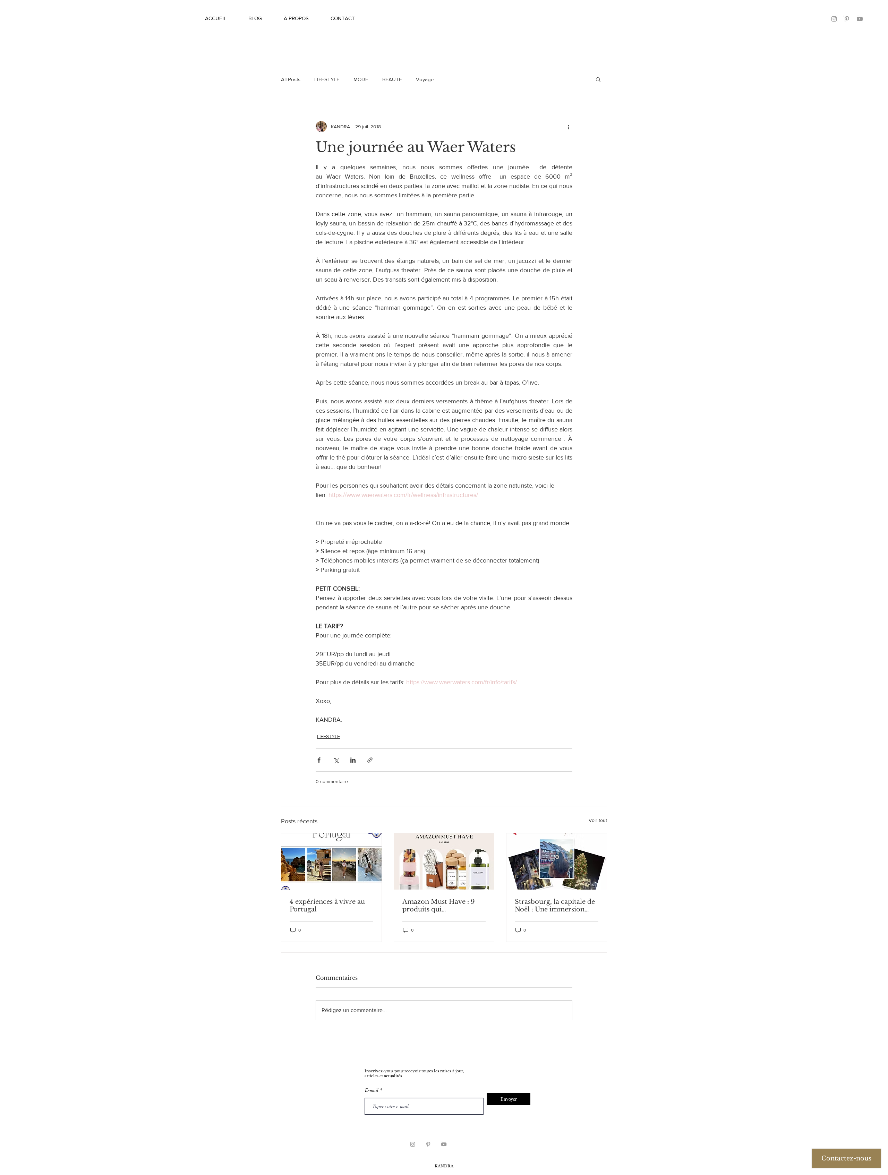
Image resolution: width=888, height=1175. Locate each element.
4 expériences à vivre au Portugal (327, 905)
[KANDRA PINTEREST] (847, 19)
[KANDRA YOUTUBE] (859, 19)
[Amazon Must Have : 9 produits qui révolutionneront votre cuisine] (444, 861)
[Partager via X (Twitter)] (336, 760)
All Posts (290, 79)
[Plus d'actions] (568, 126)
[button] (598, 79)
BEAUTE (392, 79)
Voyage (425, 79)
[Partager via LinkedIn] (353, 760)
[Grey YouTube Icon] (444, 1144)
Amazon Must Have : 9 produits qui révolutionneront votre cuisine (439, 905)
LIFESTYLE (327, 79)
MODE (360, 79)
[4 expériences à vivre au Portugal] (331, 861)
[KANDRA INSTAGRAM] (412, 1144)
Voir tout (598, 820)
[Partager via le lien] (370, 760)
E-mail (371, 1090)
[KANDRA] (834, 19)
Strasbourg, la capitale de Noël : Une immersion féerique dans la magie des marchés (556, 905)
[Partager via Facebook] (319, 760)
